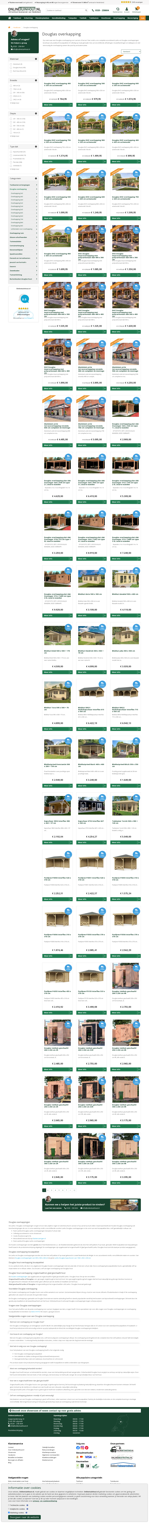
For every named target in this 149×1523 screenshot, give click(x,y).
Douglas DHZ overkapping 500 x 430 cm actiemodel (57, 198)
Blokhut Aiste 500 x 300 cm (90, 594)
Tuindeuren (114, 1481)
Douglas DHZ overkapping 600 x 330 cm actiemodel (125, 84)
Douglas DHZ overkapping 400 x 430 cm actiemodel (125, 141)
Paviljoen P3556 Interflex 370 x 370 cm (125, 935)
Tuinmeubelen (15, 241)
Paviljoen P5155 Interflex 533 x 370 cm (91, 992)
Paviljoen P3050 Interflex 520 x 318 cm (57, 879)
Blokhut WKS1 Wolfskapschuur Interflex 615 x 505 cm (91, 709)
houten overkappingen (19, 1277)
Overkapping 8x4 (17, 222)
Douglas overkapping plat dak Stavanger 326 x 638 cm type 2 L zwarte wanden (57, 482)
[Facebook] (78, 1447)
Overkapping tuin (17, 233)
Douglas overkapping (18, 189)
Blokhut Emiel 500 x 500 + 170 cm (57, 652)
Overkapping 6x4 (17, 216)
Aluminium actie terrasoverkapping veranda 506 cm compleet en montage (125, 369)
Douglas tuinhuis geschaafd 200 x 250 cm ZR (56, 1049)
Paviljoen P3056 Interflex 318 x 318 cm (57, 935)
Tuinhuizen (93, 18)
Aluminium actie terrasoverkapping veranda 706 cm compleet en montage (91, 426)
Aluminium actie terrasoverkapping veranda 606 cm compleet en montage (57, 426)
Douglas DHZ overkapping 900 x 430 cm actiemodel (57, 254)
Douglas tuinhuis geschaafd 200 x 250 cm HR (124, 992)
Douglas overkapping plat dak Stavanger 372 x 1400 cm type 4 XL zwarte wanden (57, 596)
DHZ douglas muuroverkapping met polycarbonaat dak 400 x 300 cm (91, 256)
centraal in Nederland (88, 2)
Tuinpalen (72, 18)
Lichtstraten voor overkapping (21, 229)
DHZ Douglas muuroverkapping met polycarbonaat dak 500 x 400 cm (125, 313)
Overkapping (119, 18)
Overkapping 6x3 (17, 213)
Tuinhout (17, 18)
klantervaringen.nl (29, 318)
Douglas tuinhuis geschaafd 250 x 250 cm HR (124, 1049)
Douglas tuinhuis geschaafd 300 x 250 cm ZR (56, 1162)
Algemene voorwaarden (50, 1455)
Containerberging (17, 246)
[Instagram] (82, 1447)
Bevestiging (133, 18)
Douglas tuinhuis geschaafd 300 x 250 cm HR (124, 1106)
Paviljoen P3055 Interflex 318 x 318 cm (125, 879)
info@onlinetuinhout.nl (21, 49)
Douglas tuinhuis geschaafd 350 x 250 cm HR (124, 1162)
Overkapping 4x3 (17, 196)
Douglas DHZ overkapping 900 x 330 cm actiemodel (91, 141)
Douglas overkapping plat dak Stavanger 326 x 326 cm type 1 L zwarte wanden (125, 426)
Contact (11, 1447)
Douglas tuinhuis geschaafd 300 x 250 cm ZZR (90, 1162)
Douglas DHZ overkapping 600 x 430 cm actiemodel (91, 198)
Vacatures (11, 1455)
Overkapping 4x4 (17, 200)
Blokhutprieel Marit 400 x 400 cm (91, 765)
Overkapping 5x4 (17, 206)
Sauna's (13, 266)
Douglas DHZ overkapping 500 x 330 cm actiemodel (91, 84)
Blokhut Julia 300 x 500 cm (123, 651)
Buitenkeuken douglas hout (21, 279)
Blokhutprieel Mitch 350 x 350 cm (125, 765)
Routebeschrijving (15, 1430)
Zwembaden (14, 271)
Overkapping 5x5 (17, 209)
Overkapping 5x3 (17, 203)
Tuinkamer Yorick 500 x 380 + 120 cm (125, 822)
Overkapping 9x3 (17, 226)
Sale (142, 18)
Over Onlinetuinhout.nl (16, 1450)
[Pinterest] (86, 1447)
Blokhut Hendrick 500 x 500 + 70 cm (90, 652)
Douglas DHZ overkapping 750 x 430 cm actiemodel (125, 198)
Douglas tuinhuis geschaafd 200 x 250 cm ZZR (90, 1049)
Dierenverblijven (16, 250)
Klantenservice (15, 1443)
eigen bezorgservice (52, 2)
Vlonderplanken (42, 18)
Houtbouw (106, 18)
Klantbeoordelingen (49, 1457)
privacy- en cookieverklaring (45, 1501)
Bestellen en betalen (15, 1457)
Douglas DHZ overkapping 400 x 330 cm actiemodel (57, 84)
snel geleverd (21, 2)
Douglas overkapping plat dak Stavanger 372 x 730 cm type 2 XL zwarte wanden (125, 482)
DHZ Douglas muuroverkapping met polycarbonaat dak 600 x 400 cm (57, 370)
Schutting (28, 18)
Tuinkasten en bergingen (20, 185)
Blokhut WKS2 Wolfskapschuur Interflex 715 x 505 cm (125, 709)
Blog (9, 1463)
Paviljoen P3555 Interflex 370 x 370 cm (91, 935)
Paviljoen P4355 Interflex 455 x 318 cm (57, 992)
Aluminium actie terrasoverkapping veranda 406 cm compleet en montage (91, 369)
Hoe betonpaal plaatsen (50, 1481)
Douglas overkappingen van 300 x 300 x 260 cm (31, 1258)
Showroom (12, 1452)
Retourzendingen (48, 1450)
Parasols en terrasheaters (20, 258)
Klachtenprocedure (49, 1452)
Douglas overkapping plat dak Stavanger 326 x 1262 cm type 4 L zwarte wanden (91, 539)
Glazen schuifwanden (18, 237)
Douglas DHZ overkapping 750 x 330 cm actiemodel (57, 141)
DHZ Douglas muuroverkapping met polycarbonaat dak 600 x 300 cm (57, 313)
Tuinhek (83, 18)
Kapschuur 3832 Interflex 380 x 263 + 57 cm (57, 822)
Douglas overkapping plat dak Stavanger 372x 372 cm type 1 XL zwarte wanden (57, 539)
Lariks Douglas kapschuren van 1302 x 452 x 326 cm (73, 1258)
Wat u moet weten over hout (18, 1481)
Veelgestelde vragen (18, 1477)
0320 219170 (35, 1312)
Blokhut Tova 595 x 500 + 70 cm (56, 708)
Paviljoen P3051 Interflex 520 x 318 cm (91, 879)
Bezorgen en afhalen (15, 1460)
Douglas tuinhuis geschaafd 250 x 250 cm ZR (56, 1106)
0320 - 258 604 (18, 46)
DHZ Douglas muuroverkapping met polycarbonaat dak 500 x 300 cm (125, 256)
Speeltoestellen (16, 254)
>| (74, 1190)
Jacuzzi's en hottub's (18, 262)
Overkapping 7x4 (17, 219)
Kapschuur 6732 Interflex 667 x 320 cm (91, 822)
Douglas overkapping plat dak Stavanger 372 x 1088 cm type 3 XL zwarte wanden (125, 539)
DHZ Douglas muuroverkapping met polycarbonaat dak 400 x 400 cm (91, 313)
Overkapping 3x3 (17, 193)
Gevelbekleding (58, 18)
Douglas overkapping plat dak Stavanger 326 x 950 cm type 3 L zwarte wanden (91, 482)
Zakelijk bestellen (48, 1447)
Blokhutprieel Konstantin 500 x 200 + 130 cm (57, 765)
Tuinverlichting (16, 275)
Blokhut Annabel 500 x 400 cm (125, 594)
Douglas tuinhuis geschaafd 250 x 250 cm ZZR (90, 1106)
